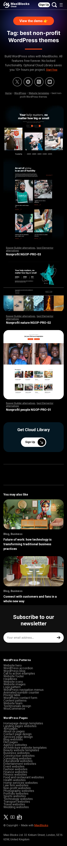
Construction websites (19, 755)
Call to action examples (19, 673)
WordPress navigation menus (23, 689)
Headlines (10, 679)
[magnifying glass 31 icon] (38, 81)
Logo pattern (12, 687)
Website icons (13, 681)
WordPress (20, 93)
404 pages (10, 728)
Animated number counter (21, 692)
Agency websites (15, 745)
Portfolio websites (16, 793)
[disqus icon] (28, 81)
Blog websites (13, 739)
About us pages (14, 731)
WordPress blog (14, 671)
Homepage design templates (23, 723)
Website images (14, 684)
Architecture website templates (25, 747)
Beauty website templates (21, 750)
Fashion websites (15, 769)
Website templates (39, 93)
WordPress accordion (18, 668)
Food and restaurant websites (23, 777)
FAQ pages (10, 742)
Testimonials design (17, 706)
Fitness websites (15, 774)
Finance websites (15, 772)
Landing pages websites (20, 726)
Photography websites (18, 791)
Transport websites (16, 801)
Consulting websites (17, 758)
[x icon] (17, 81)
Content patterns (15, 700)
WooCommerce (14, 708)
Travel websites (14, 804)
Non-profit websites (17, 788)
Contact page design (17, 734)
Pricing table (11, 695)
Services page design (18, 737)
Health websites (14, 780)
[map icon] (19, 817)
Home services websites (20, 783)
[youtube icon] (12, 817)
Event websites (14, 766)
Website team (13, 703)
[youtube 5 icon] (49, 81)
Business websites (16, 753)
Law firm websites (16, 785)
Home (8, 93)
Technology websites (18, 799)
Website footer (13, 676)
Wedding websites (16, 807)
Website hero (12, 665)
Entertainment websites (19, 763)
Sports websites (14, 796)
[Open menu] (61, 4)
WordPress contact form (20, 698)
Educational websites (18, 761)
